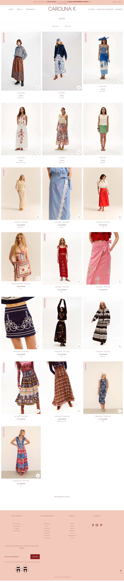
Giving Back (16, 528)
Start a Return (47, 528)
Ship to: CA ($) (117, 2)
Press (72, 533)
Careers (72, 538)
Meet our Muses (16, 531)
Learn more (36, 562)
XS (17, 98)
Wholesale (72, 531)
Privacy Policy (47, 538)
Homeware (30, 9)
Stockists (72, 528)
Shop (19, 9)
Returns (47, 526)
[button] (22, 9)
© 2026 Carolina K (57, 577)
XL (23, 98)
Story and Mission (17, 524)
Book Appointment (72, 535)
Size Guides (46, 533)
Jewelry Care (47, 531)
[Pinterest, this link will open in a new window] (101, 525)
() (119, 9)
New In (11, 9)
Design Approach (16, 526)
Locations (72, 526)
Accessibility (47, 535)
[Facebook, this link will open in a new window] (93, 525)
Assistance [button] (100, 9)
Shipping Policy (46, 524)
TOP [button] (121, 572)
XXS (101, 91)
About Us (72, 524)
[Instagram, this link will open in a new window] (97, 525)
